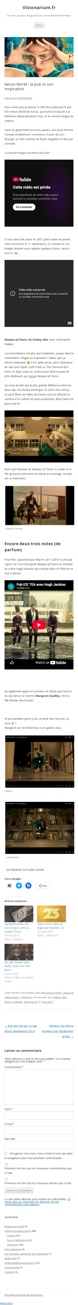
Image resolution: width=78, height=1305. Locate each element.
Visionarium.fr (39, 7)
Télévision (26, 997)
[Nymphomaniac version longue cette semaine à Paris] (19, 914)
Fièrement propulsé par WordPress (24, 1295)
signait (32, 376)
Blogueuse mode (51, 992)
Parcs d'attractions (17, 1240)
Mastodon (6, 1303)
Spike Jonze (30, 1002)
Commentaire (14, 1067)
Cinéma (11, 1235)
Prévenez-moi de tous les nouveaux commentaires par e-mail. (38, 1170)
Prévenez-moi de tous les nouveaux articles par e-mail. (38, 1183)
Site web (10, 1139)
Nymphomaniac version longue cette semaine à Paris (17, 927)
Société (9, 1272)
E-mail (9, 1124)
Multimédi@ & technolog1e (20, 1263)
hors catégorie (13, 1249)
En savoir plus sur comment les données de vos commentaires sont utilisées (38, 1201)
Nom (9, 1109)
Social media (12, 1267)
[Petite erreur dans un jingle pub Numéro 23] (51, 914)
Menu (39, 25)
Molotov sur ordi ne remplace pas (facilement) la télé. (57, 1031)
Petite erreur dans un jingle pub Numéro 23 (50, 926)
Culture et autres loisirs (18, 1231)
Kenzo (8, 1002)
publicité (18, 1002)
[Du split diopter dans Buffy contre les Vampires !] (19, 952)
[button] (39, 436)
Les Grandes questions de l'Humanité (26, 1254)
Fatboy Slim (60, 997)
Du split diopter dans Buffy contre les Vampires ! (18, 966)
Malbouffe (10, 1258)
